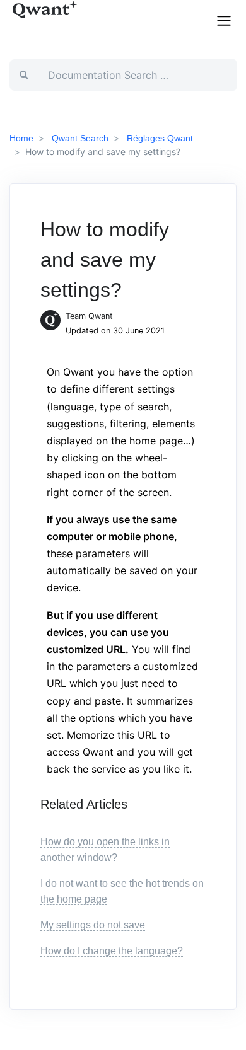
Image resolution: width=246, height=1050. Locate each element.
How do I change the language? (111, 950)
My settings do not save (92, 925)
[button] (224, 20)
